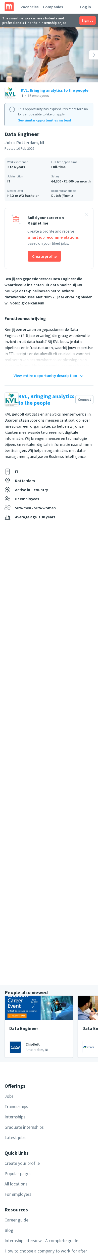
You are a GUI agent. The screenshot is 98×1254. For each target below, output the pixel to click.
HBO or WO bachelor (23, 195)
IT (9, 181)
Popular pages (18, 1173)
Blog (9, 1230)
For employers (18, 1194)
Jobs (9, 1096)
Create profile (44, 256)
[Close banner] (86, 215)
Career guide (16, 1220)
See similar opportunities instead (44, 120)
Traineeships (16, 1106)
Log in (85, 6)
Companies (53, 6)
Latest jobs (15, 1137)
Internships (15, 1117)
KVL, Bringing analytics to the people (54, 90)
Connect (84, 399)
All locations (16, 1184)
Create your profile (22, 1163)
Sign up (87, 20)
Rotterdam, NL (30, 142)
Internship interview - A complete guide (41, 1240)
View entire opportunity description (45, 375)
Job (8, 142)
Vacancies (29, 6)
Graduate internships (24, 1127)
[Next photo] (88, 54)
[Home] (9, 7)
